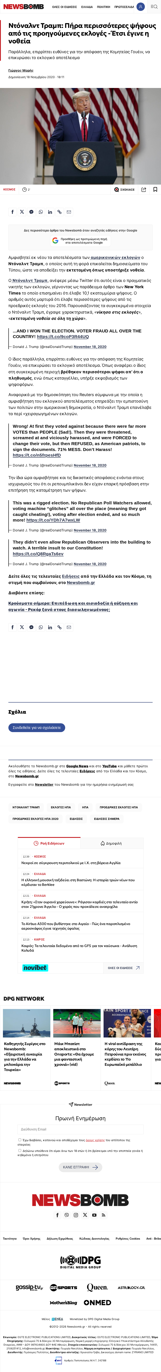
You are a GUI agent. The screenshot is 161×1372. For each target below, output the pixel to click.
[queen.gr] (97, 1287)
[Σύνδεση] (140, 6)
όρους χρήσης (95, 1140)
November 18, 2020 (90, 347)
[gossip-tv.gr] (29, 1287)
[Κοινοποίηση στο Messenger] (31, 212)
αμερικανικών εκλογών (115, 257)
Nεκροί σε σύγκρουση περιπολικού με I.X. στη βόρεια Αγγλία (71, 863)
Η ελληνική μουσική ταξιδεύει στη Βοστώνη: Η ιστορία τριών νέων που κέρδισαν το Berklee (78, 882)
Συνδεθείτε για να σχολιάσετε (37, 727)
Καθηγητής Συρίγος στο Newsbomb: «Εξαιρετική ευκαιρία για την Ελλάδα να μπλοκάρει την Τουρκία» (24, 1056)
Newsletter (44, 784)
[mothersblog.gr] (63, 1302)
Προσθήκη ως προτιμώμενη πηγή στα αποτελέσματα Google (84, 240)
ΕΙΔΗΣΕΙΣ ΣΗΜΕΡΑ (106, 818)
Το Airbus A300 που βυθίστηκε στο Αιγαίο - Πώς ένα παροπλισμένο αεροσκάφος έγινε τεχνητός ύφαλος (75, 926)
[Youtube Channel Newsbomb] (94, 1215)
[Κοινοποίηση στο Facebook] (12, 212)
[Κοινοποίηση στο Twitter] (22, 212)
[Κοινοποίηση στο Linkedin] (50, 212)
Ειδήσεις (71, 576)
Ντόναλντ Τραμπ (30, 280)
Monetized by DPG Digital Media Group (94, 1319)
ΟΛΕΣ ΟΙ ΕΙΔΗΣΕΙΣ (64, 7)
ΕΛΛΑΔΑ (87, 7)
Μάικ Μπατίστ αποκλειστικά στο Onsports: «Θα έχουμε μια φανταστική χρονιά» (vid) (74, 1054)
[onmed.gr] (97, 1302)
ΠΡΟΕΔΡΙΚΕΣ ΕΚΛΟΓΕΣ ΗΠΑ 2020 (35, 818)
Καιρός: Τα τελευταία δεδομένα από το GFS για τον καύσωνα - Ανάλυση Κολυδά (79, 948)
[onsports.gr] (63, 1287)
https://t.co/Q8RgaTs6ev (38, 553)
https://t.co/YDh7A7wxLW (53, 520)
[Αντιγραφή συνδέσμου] (143, 189)
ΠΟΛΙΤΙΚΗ (103, 7)
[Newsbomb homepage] (23, 6)
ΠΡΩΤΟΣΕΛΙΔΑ (124, 7)
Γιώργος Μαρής (21, 70)
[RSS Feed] (103, 1215)
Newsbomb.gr (81, 582)
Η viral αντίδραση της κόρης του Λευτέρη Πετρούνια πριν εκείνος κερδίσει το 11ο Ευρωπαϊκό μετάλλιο (125, 1054)
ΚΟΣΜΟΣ (9, 189)
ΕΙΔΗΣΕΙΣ (76, 818)
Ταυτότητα (10, 1238)
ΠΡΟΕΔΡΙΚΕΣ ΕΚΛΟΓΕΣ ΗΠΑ (119, 807)
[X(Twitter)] (85, 1215)
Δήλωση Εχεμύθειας (60, 1238)
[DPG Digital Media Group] (80, 1262)
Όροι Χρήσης (31, 1238)
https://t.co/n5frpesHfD (37, 455)
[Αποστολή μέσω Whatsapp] (40, 212)
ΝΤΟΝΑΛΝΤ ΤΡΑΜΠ (26, 807)
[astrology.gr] (131, 1287)
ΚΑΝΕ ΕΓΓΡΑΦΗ (76, 1167)
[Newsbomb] (80, 1200)
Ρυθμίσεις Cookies (128, 1238)
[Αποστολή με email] (69, 212)
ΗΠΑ (85, 807)
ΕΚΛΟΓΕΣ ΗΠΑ (61, 807)
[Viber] (66, 1215)
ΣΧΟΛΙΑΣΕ (127, 189)
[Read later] (155, 189)
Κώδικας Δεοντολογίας (94, 1238)
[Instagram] (76, 1215)
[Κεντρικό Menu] (154, 6)
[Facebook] (57, 1215)
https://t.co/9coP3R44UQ (63, 336)
